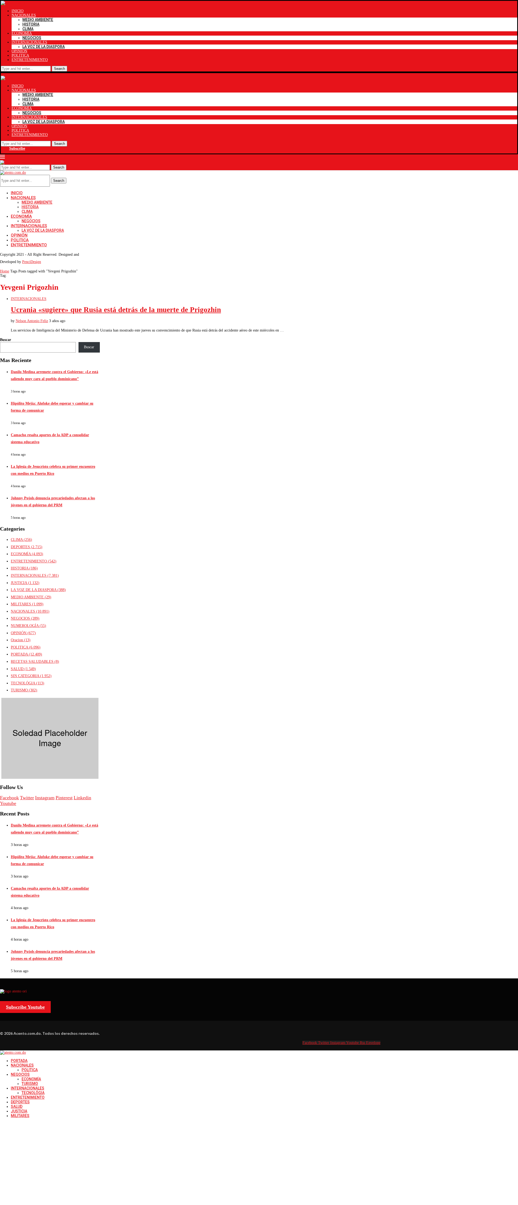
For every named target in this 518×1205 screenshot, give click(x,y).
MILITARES (27, 604)
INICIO (17, 11)
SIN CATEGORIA (31, 676)
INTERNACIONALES (29, 42)
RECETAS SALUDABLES (35, 662)
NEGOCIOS (31, 38)
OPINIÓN (19, 51)
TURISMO (24, 690)
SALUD (23, 669)
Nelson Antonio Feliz (32, 321)
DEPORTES (26, 547)
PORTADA (26, 654)
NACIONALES (24, 15)
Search (59, 69)
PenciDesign (31, 262)
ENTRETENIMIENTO (30, 60)
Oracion (20, 640)
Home (4, 271)
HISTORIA (30, 24)
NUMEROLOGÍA (28, 626)
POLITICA (20, 55)
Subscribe (17, 148)
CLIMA (27, 29)
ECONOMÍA (22, 33)
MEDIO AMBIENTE (37, 20)
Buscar (5, 340)
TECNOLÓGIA (27, 683)
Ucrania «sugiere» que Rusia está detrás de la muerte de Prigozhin (116, 310)
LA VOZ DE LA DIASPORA (43, 47)
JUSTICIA (25, 583)
